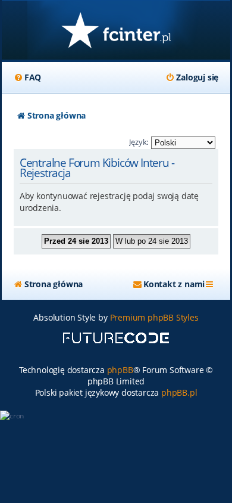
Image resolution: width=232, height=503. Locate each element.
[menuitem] (27, 77)
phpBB (120, 369)
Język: (138, 141)
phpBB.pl (179, 392)
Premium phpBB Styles (154, 317)
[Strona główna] (116, 31)
